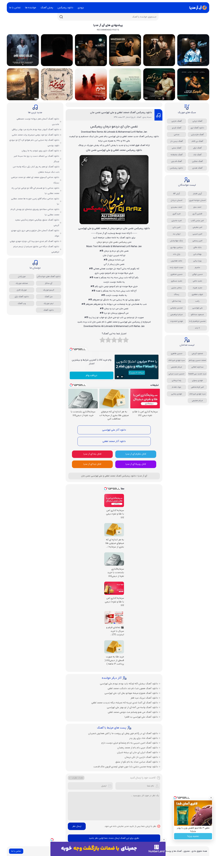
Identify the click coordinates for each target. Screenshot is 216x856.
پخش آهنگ (47, 7)
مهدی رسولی (197, 380)
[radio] (126, 341)
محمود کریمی (197, 353)
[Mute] (122, 377)
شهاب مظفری (197, 294)
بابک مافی (197, 247)
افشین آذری (197, 213)
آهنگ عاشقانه (176, 154)
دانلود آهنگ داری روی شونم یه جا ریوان (40, 150)
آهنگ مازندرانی (197, 134)
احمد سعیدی (176, 207)
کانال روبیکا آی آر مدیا (136, 464)
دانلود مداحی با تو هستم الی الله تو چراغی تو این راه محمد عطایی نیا (35, 191)
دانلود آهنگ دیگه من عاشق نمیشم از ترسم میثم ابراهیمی (36, 249)
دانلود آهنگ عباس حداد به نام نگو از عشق (136, 761)
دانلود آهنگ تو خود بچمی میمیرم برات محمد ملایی (35, 134)
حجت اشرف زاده (176, 267)
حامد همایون (176, 260)
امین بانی (176, 227)
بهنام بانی (197, 254)
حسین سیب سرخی (176, 373)
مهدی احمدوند (176, 321)
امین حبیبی (197, 234)
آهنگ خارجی (176, 121)
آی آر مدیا (142, 475)
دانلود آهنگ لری (197, 127)
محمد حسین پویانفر (197, 360)
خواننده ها (30, 7)
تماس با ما (15, 7)
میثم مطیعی (176, 367)
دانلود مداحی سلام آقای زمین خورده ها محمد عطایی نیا (35, 201)
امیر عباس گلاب (197, 220)
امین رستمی (197, 240)
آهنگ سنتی (176, 148)
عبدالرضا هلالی (197, 367)
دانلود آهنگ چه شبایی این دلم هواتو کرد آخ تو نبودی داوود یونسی (34, 143)
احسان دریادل (176, 200)
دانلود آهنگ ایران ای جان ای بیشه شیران (137, 752)
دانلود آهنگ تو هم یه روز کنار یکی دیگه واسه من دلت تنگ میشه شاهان (36, 169)
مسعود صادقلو (197, 314)
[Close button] (211, 797)
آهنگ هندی (197, 168)
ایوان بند (176, 234)
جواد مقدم (176, 387)
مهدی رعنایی (176, 394)
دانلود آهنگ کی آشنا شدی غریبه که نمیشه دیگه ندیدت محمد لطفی (124, 702)
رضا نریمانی (176, 380)
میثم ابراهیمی (176, 314)
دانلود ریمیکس (65, 7)
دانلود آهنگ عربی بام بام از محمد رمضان (137, 747)
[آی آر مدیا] (197, 7)
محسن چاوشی (176, 308)
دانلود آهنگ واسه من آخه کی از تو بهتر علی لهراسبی (132, 707)
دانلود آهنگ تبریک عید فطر (144, 697)
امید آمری (177, 213)
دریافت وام (91, 375)
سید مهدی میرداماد (176, 360)
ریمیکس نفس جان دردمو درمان (112, 242)
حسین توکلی (197, 274)
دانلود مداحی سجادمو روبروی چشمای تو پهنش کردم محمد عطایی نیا (35, 212)
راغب (197, 301)
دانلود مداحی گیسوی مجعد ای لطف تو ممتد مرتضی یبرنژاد (35, 180)
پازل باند (176, 254)
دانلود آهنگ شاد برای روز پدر (143, 738)
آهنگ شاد (197, 154)
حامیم (197, 267)
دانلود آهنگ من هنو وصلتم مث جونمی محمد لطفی (133, 712)
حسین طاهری (176, 353)
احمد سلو (197, 207)
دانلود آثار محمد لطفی (114, 441)
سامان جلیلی (176, 287)
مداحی (176, 134)
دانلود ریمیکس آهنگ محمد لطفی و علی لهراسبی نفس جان (121, 112)
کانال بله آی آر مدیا (92, 454)
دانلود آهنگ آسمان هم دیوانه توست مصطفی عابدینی (38, 121)
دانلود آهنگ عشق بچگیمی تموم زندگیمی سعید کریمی (37, 222)
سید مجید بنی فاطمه (197, 373)
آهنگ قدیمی (176, 161)
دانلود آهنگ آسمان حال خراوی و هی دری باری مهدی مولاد (35, 233)
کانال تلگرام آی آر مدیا (136, 454)
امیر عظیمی (197, 227)
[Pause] (118, 377)
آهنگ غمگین (197, 161)
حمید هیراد (197, 287)
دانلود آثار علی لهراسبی (114, 429)
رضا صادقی (176, 301)
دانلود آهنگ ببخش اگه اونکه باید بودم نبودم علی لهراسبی (129, 683)
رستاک (176, 294)
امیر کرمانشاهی (197, 387)
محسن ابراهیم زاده (197, 321)
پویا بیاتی (197, 260)
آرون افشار (197, 193)
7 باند (197, 328)
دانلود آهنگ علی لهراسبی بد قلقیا (141, 717)
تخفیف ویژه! (193, 836)
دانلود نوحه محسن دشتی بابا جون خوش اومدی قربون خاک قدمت (125, 766)
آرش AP (176, 193)
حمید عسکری (176, 281)
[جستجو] (61, 16)
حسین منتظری (176, 274)
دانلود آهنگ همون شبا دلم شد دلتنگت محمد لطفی (133, 688)
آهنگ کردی (176, 127)
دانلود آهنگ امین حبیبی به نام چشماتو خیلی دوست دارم (129, 742)
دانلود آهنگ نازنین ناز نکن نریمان (141, 757)
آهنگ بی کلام (197, 141)
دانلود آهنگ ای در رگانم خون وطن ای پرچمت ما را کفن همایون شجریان (123, 733)
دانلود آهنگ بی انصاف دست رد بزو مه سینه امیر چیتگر (36, 159)
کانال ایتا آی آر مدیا (92, 464)
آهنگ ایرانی (197, 121)
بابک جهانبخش (176, 240)
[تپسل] (52, 839)
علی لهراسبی (197, 308)
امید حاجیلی (176, 220)
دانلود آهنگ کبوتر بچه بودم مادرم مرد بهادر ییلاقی (35, 129)
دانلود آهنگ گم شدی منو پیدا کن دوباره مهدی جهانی (34, 241)
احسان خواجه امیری (197, 200)
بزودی (81, 7)
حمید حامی (197, 281)
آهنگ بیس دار (176, 141)
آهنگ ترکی (197, 148)
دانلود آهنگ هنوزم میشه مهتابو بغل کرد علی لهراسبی (131, 693)
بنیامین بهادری (176, 247)
